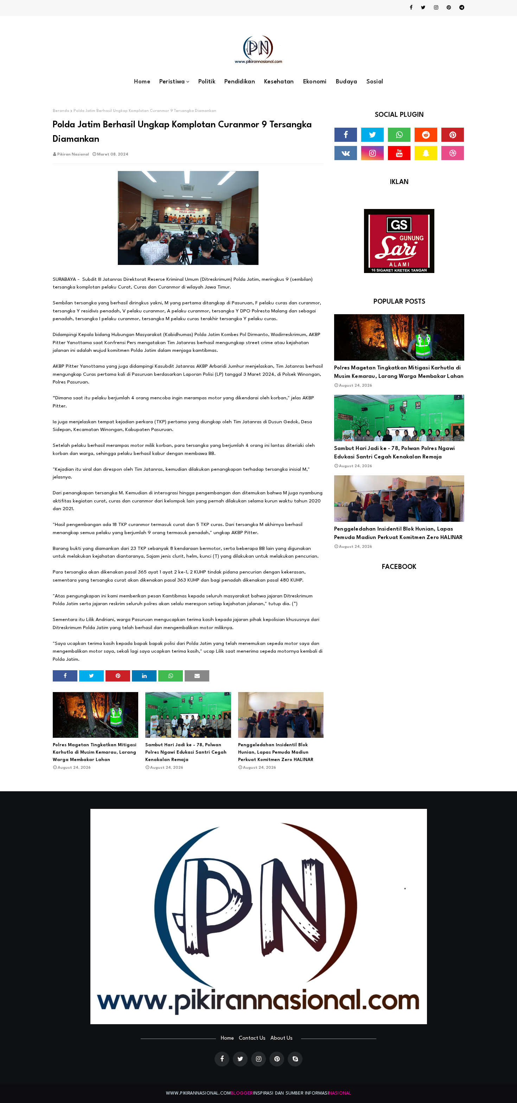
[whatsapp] (399, 134)
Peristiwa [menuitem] (172, 82)
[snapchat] (426, 153)
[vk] (345, 153)
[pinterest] (448, 7)
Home (227, 1038)
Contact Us (252, 1038)
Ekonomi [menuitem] (315, 82)
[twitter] (423, 7)
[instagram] (436, 7)
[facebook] (411, 7)
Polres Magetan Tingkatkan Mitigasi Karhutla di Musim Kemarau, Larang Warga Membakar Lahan (94, 752)
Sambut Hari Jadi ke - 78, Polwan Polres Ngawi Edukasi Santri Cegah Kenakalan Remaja (185, 752)
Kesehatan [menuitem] (279, 82)
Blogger (242, 1093)
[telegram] (460, 7)
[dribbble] (452, 153)
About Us (281, 1038)
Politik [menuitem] (206, 82)
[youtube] (399, 153)
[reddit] (426, 134)
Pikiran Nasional (73, 155)
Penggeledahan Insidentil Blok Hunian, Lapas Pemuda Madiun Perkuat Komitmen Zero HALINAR (275, 752)
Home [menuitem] (142, 82)
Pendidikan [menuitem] (239, 82)
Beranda (61, 111)
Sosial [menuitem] (374, 82)
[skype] (295, 1059)
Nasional (340, 1093)
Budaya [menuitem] (346, 82)
